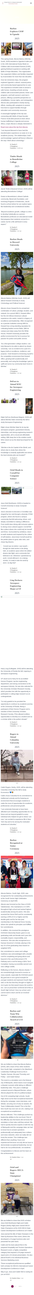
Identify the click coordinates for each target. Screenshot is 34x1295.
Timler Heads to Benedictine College (16, 159)
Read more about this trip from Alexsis (14, 127)
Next (20, 1286)
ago (20, 148)
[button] (31, 3)
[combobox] (17, 1247)
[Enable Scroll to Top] (31, 1292)
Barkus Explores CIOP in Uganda (16, 31)
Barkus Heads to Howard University (16, 242)
